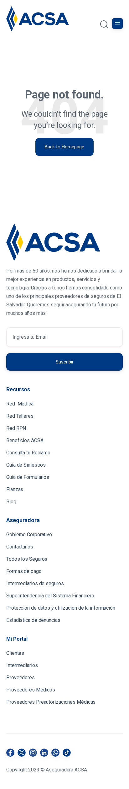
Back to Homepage (64, 147)
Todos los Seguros (26, 559)
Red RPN (16, 428)
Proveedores (20, 677)
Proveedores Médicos (30, 690)
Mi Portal (17, 639)
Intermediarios (22, 665)
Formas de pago (24, 571)
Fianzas (14, 489)
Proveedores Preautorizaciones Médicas (50, 702)
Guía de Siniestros (26, 465)
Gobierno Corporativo (29, 534)
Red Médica (20, 404)
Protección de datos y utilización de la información (60, 608)
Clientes (15, 653)
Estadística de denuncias (33, 620)
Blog (11, 502)
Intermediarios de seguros (35, 583)
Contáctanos (19, 547)
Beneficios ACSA (25, 440)
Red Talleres (20, 416)
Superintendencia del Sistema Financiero (50, 596)
